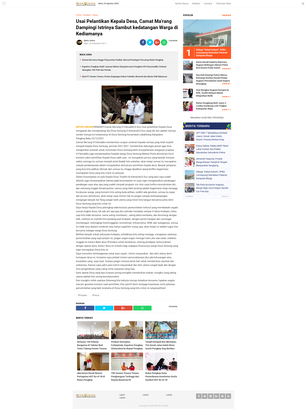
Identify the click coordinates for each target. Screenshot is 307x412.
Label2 (146, 395)
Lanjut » (225, 196)
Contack (208, 3)
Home (78, 15)
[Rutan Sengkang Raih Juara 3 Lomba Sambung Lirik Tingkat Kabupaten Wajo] (188, 106)
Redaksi (196, 3)
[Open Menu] (4, 3)
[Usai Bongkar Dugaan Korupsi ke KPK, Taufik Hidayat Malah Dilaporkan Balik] (188, 93)
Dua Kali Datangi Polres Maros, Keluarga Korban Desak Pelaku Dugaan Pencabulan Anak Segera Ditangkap (213, 79)
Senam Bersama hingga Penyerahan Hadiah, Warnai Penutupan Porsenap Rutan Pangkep (122, 60)
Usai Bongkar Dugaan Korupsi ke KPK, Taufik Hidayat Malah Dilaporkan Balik (212, 93)
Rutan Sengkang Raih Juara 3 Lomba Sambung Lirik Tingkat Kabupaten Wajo (211, 106)
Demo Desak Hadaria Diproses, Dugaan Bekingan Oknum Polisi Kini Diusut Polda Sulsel (212, 65)
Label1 (122, 395)
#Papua (95, 295)
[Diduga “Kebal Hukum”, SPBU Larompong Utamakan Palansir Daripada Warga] (207, 33)
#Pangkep (82, 295)
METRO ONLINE (161, 406)
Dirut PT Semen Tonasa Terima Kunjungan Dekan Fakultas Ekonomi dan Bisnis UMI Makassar (124, 76)
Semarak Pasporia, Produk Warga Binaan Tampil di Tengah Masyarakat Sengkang (211, 162)
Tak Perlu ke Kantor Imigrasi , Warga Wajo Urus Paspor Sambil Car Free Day (212, 188)
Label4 (122, 398)
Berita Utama (181, 3)
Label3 (169, 395)
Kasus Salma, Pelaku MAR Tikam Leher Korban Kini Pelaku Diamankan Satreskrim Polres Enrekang (212, 149)
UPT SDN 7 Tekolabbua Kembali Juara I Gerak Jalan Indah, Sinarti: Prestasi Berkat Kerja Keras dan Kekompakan (211, 136)
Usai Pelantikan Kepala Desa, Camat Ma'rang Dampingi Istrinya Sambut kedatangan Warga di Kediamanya (127, 27)
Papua (95, 15)
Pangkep (87, 15)
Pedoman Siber (223, 3)
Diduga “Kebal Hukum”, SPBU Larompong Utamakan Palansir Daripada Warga (211, 175)
